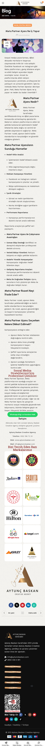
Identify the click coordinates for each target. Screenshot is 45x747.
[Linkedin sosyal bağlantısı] (28, 605)
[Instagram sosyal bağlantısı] (30, 714)
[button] (32, 686)
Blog (13, 16)
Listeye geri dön (22, 612)
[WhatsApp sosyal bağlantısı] (34, 605)
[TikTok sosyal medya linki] (20, 719)
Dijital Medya (25, 25)
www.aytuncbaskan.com (25, 440)
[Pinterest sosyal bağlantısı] (22, 605)
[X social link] (16, 605)
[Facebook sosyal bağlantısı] (11, 605)
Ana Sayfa (5, 16)
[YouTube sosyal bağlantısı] (34, 714)
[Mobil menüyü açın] (3, 3)
